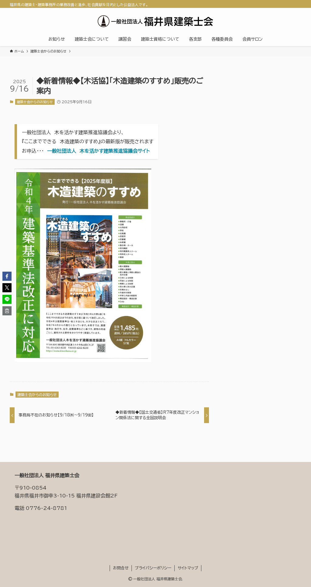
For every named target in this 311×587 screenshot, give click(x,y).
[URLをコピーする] (7, 310)
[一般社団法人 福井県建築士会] (155, 21)
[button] (7, 276)
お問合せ (121, 568)
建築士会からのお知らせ (35, 101)
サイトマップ (188, 568)
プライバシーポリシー (153, 568)
